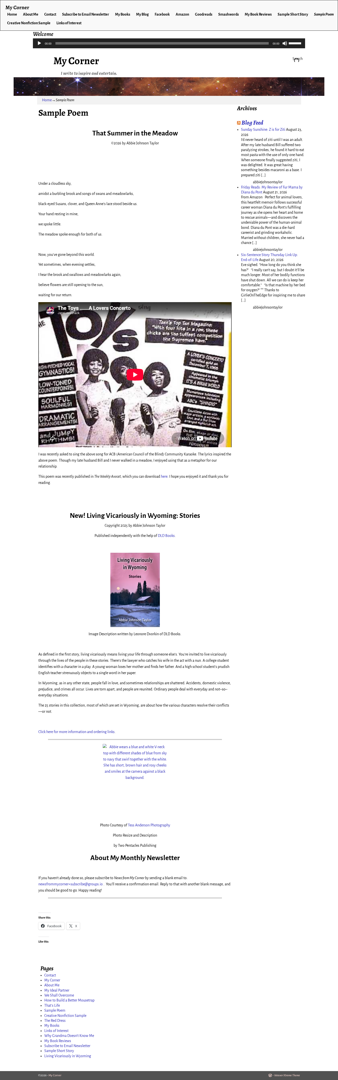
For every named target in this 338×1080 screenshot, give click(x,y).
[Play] (39, 43)
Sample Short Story (293, 14)
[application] (169, 43)
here (164, 476)
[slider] (296, 42)
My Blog (142, 14)
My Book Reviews (258, 14)
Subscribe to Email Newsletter (85, 14)
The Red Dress (55, 1021)
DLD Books (166, 536)
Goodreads (203, 14)
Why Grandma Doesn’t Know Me (69, 1036)
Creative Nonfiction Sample (28, 23)
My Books (122, 14)
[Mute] (284, 43)
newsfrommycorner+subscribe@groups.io (70, 884)
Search (297, 59)
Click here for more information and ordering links (76, 732)
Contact (50, 14)
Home (12, 14)
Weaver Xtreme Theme (287, 1075)
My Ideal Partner (56, 990)
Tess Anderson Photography (149, 825)
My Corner (76, 60)
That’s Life (52, 1005)
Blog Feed (252, 123)
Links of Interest (68, 23)
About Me (30, 14)
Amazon (182, 14)
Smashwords (228, 14)
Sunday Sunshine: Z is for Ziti (263, 130)
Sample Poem (324, 14)
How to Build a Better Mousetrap (69, 1000)
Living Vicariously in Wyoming (67, 1056)
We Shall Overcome (59, 995)
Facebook (162, 14)
